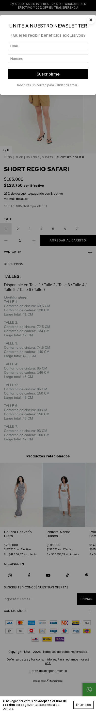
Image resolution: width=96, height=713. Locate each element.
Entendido (83, 705)
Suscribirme (48, 74)
